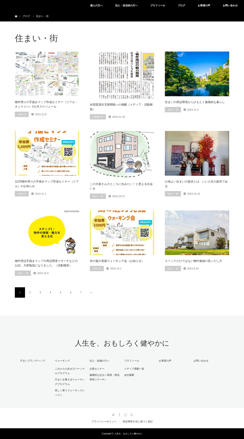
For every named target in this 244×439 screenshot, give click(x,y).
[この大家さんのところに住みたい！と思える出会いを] (122, 154)
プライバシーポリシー (103, 421)
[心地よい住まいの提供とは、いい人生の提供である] (197, 153)
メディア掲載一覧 (134, 368)
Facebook (119, 414)
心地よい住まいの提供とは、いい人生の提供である (196, 184)
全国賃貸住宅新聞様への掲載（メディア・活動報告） (121, 107)
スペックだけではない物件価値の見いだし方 (193, 260)
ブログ (181, 5)
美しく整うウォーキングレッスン (70, 392)
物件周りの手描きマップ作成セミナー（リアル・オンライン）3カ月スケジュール (46, 104)
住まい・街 (173, 109)
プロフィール (157, 5)
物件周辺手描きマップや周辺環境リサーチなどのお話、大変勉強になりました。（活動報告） (46, 263)
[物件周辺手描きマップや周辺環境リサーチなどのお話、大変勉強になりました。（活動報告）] (47, 232)
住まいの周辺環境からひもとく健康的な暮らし (195, 102)
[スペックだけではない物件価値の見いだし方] (197, 232)
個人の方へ (96, 5)
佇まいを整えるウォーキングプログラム (70, 381)
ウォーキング (62, 360)
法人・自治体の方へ (126, 5)
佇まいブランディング (32, 360)
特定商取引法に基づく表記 (138, 421)
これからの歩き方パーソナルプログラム (70, 371)
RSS (131, 414)
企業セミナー (96, 368)
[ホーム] (16, 12)
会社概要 (129, 375)
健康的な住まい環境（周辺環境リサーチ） (104, 377)
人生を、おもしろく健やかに (122, 343)
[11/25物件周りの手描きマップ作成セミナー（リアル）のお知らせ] (47, 153)
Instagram (125, 414)
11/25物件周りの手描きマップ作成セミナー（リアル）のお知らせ (47, 184)
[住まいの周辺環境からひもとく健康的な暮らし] (197, 74)
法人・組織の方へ (99, 360)
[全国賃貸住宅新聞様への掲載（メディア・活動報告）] (122, 75)
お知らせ (22, 114)
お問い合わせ (230, 5)
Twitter (113, 414)
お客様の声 (204, 5)
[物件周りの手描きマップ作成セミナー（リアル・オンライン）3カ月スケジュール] (47, 74)
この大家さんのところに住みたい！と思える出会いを (121, 186)
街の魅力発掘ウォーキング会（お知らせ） (117, 260)
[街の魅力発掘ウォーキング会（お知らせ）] (122, 232)
